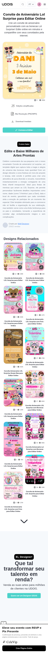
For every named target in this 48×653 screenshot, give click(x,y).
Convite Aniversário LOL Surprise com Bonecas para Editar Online (34, 407)
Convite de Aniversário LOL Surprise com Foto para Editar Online (13, 509)
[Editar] (20, 267)
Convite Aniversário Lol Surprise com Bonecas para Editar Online (35, 449)
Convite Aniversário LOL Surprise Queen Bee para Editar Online (13, 373)
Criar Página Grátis (24, 648)
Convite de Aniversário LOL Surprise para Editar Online (13, 280)
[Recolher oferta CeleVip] (3, 622)
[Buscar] (22, 4)
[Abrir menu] (44, 4)
